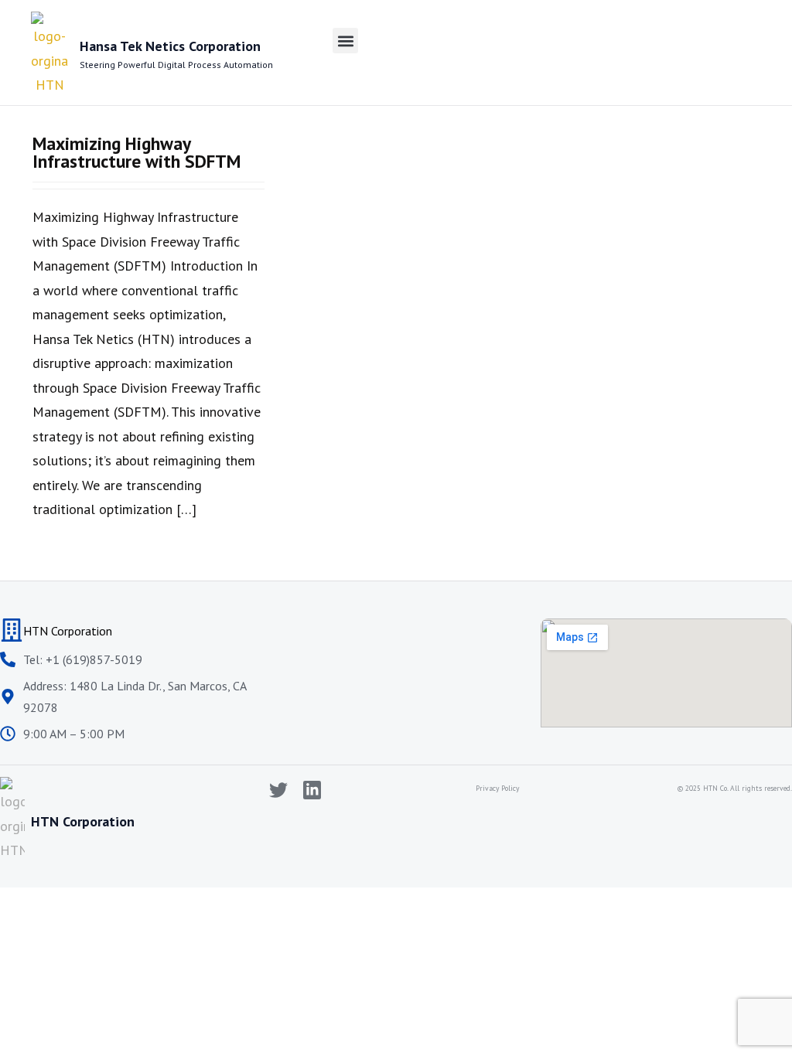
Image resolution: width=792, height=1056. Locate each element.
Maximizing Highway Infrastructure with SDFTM (136, 151)
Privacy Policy (497, 788)
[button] (345, 40)
